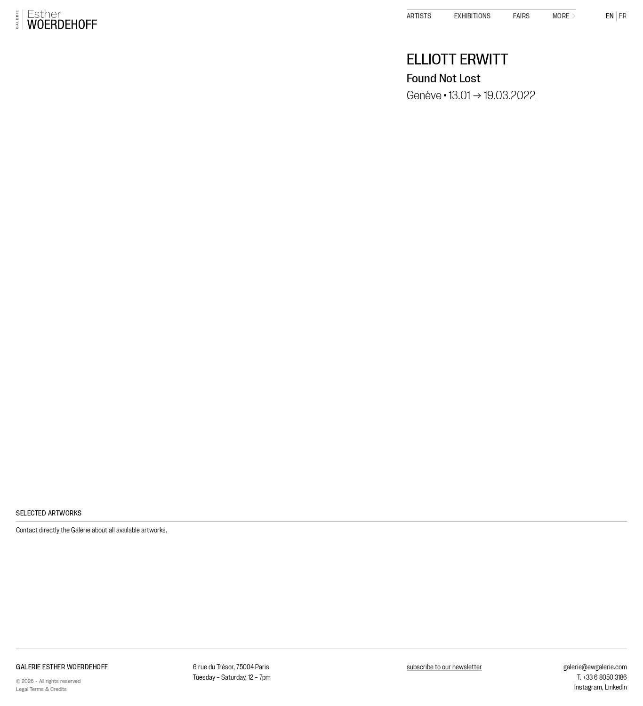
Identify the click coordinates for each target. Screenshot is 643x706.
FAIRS (521, 16)
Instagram (588, 687)
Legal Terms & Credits (41, 689)
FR (623, 16)
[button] (564, 16)
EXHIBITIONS (472, 16)
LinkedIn (616, 687)
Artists (419, 16)
